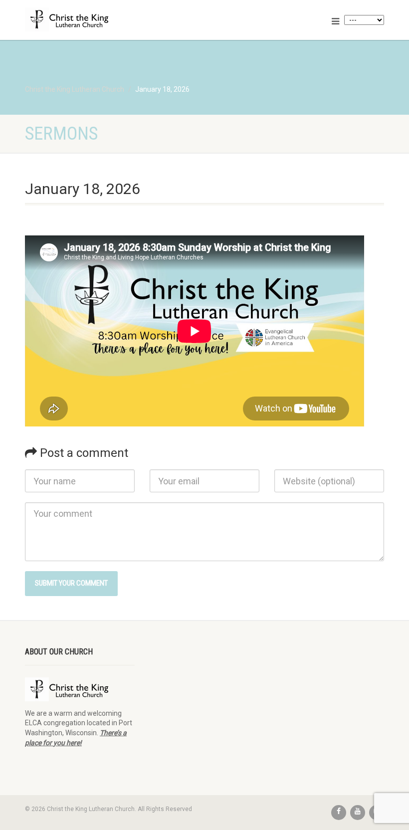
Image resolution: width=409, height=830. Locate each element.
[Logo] (111, 19)
